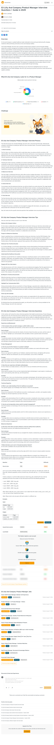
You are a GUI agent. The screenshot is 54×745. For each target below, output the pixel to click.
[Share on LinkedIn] (6, 35)
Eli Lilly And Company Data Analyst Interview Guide (11, 710)
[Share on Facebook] (4, 35)
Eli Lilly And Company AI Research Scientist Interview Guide (12, 704)
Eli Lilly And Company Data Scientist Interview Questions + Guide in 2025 (15, 712)
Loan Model (5, 531)
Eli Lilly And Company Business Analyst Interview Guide (11, 707)
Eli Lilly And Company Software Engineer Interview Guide (12, 720)
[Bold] (6, 688)
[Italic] (9, 688)
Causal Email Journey (8, 527)
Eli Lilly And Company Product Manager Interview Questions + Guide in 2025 (15, 718)
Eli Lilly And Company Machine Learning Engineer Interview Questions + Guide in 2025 (17, 715)
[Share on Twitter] (2, 35)
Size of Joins (6, 466)
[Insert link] (12, 688)
